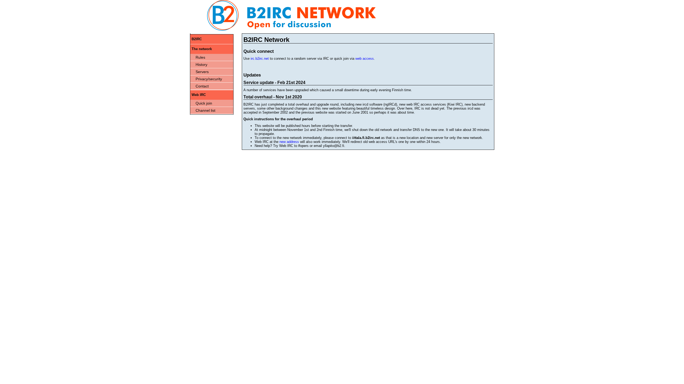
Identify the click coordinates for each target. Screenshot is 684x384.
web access (364, 59)
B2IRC (197, 39)
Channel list (205, 110)
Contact (202, 86)
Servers (202, 72)
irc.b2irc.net (260, 59)
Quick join (204, 103)
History (201, 64)
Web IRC (199, 95)
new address (289, 142)
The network (202, 49)
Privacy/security (209, 79)
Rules (200, 57)
